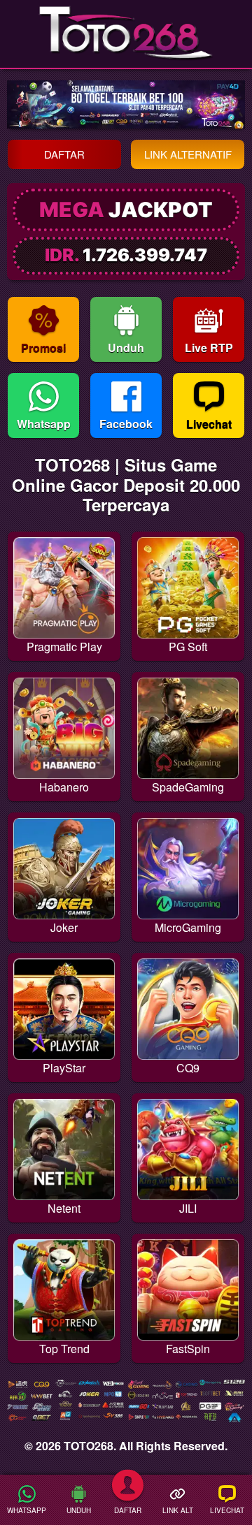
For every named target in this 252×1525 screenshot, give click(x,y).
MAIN (63, 614)
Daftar (64, 154)
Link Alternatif (188, 154)
